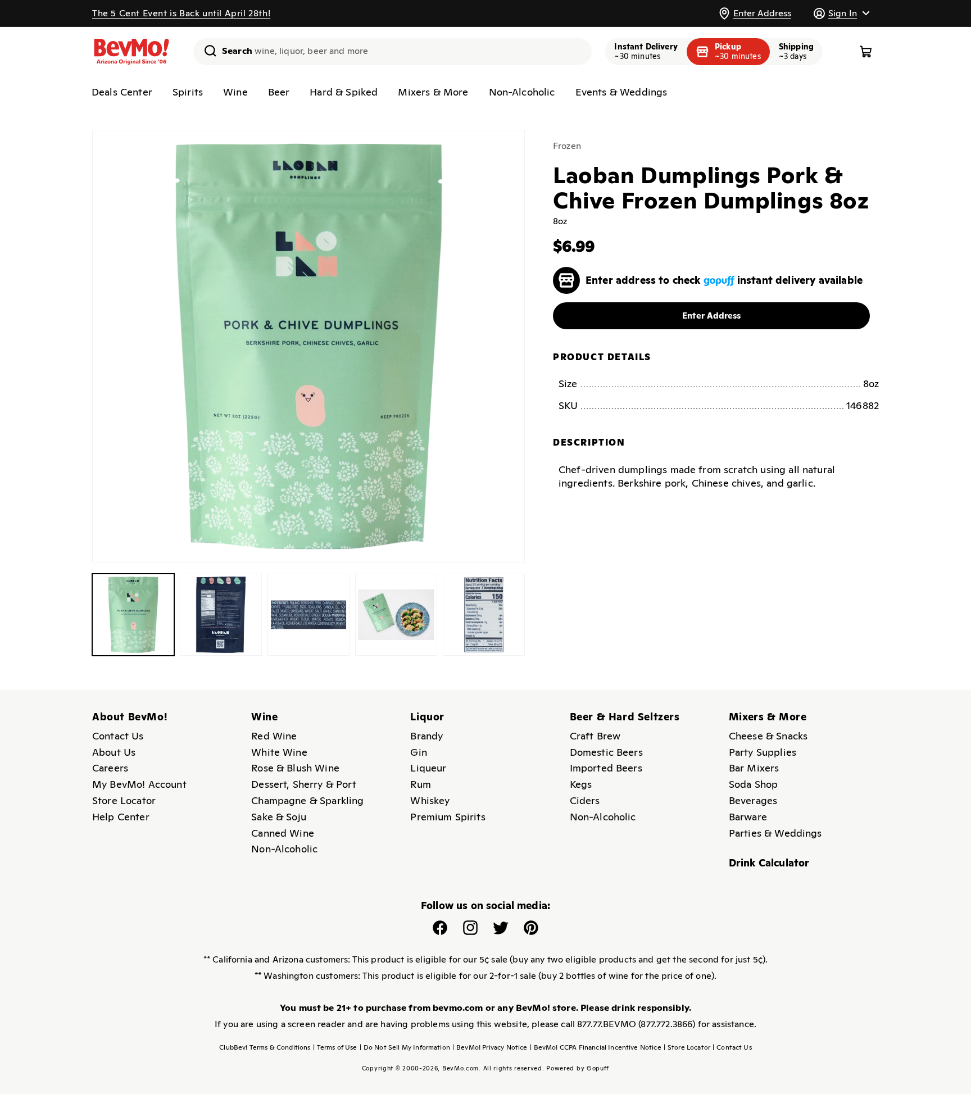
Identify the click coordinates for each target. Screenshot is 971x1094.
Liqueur (428, 767)
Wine (235, 91)
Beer (279, 91)
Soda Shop (753, 784)
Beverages (753, 800)
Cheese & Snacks (768, 735)
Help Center (120, 816)
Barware (748, 816)
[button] (841, 13)
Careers (110, 767)
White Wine (279, 752)
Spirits (188, 91)
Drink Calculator (769, 862)
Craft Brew (595, 735)
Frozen (567, 146)
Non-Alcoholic (522, 91)
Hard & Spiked (344, 91)
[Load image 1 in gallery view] (133, 615)
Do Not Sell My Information (405, 1047)
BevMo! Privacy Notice (490, 1047)
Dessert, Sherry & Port (303, 784)
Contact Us (118, 735)
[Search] (206, 50)
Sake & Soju (278, 816)
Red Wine (274, 735)
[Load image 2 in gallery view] (221, 615)
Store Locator (124, 800)
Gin (418, 752)
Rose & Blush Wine (295, 767)
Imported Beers (606, 767)
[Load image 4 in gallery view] (396, 615)
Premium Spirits (447, 816)
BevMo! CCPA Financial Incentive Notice (595, 1047)
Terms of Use (335, 1047)
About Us (113, 752)
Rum (420, 784)
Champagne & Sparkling (307, 800)
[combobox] (392, 52)
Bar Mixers (754, 767)
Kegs (581, 784)
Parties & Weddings (775, 833)
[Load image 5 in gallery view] (484, 615)
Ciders (585, 800)
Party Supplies (762, 752)
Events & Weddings (621, 91)
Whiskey (430, 800)
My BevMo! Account (139, 784)
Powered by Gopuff (577, 1068)
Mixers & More (433, 91)
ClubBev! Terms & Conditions (264, 1047)
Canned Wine (282, 833)
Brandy (426, 735)
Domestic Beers (606, 752)
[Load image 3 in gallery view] (308, 615)
